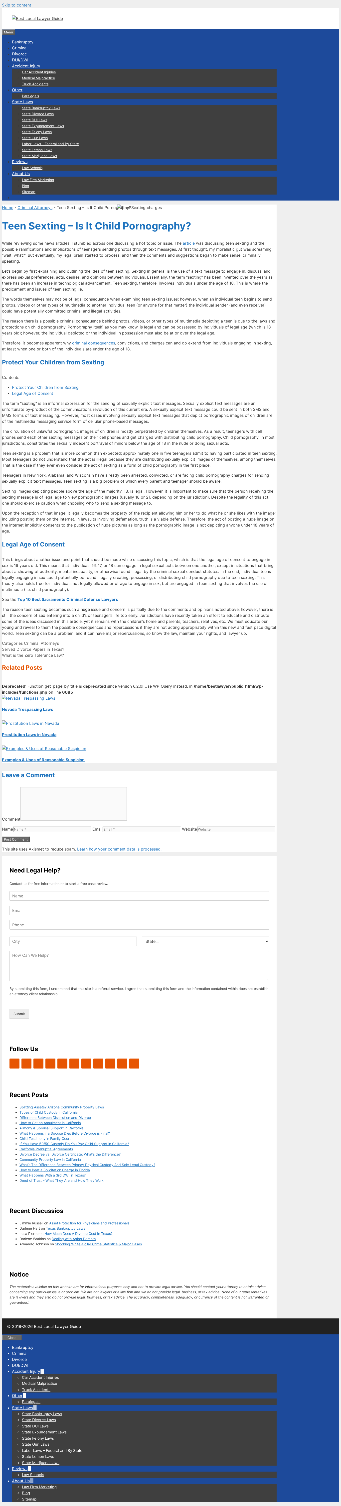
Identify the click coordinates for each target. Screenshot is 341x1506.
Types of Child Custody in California (48, 1112)
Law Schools (32, 168)
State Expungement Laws (43, 126)
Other (17, 89)
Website (189, 829)
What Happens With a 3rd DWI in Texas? (52, 1175)
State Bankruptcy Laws (41, 108)
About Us (21, 173)
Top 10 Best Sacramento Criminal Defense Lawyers (67, 599)
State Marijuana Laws (39, 156)
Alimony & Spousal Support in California (51, 1128)
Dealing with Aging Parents (74, 1239)
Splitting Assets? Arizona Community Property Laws (61, 1107)
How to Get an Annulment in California (50, 1123)
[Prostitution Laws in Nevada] (30, 723)
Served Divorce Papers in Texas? (33, 649)
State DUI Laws (34, 120)
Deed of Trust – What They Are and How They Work (61, 1180)
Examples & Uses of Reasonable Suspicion (43, 759)
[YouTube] (50, 1064)
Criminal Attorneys (34, 207)
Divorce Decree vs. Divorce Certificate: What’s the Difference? (70, 1154)
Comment (11, 819)
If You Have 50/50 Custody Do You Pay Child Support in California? (74, 1144)
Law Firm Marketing (38, 180)
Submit (19, 1014)
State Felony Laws (37, 132)
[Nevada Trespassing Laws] (28, 698)
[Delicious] (122, 1064)
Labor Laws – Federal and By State (50, 144)
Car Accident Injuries (39, 72)
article (189, 243)
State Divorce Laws (38, 114)
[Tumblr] (134, 1064)
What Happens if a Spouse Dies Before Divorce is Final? (64, 1133)
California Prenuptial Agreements (46, 1149)
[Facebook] (26, 1064)
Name (7, 829)
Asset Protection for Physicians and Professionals (89, 1223)
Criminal (19, 47)
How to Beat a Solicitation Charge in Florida (54, 1170)
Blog (25, 186)
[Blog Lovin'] (62, 1064)
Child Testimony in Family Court (45, 1138)
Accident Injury (26, 65)
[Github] (110, 1064)
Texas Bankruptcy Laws (65, 1228)
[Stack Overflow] (86, 1064)
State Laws (22, 101)
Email (97, 829)
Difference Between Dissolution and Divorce (55, 1117)
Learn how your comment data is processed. (119, 849)
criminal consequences (93, 342)
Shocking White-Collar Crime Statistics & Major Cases (98, 1244)
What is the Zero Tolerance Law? (33, 655)
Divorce (19, 53)
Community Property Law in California (50, 1159)
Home (7, 207)
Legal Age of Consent (32, 393)
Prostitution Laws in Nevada (29, 734)
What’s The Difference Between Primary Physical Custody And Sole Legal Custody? (87, 1165)
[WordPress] (38, 1064)
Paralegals (30, 96)
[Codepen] (74, 1064)
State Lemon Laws (37, 150)
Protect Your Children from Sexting (45, 387)
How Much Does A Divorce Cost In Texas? (78, 1233)
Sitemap (28, 192)
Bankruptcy (22, 41)
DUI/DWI (20, 59)
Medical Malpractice (38, 78)
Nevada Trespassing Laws (27, 709)
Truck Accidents (35, 84)
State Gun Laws (35, 138)
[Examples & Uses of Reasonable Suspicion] (44, 748)
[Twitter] (14, 1064)
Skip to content (16, 4)
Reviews (19, 161)
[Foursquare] (98, 1064)
